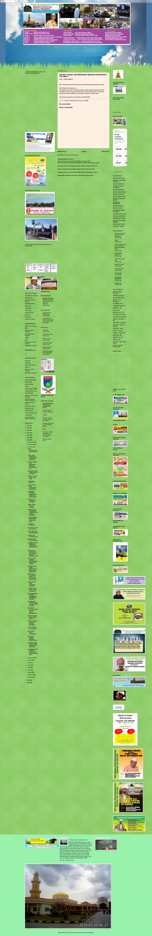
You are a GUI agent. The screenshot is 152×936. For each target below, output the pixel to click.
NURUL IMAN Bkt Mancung (117, 292)
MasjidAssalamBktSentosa (32, 73)
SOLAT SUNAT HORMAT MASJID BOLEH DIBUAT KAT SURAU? (33, 561)
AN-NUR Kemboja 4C (118, 295)
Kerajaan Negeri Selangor (29, 331)
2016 (28, 428)
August (30, 660)
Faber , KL (28, 367)
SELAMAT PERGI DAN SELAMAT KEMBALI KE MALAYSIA (32, 645)
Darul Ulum (28, 317)
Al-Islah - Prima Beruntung (117, 300)
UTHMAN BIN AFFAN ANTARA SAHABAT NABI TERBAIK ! (33, 603)
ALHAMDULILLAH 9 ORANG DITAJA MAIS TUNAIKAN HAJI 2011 (33, 652)
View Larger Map (117, 112)
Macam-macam (29, 410)
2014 (28, 432)
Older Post (105, 151)
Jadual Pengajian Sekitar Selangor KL (30, 399)
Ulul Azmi (27, 360)
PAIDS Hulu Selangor (31, 326)
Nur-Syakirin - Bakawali (119, 322)
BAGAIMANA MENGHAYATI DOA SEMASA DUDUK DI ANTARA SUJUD (33, 553)
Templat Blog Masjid (30, 379)
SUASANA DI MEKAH (31, 482)
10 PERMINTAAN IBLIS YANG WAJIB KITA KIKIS (32, 519)
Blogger (91, 932)
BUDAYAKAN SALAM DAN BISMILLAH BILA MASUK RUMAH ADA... (32, 577)
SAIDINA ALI (118, 283)
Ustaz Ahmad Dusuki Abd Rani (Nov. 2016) (48, 320)
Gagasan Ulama (29, 312)
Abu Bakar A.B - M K (118, 312)
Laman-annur (28, 415)
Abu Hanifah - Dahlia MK (119, 316)
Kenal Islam (28, 310)
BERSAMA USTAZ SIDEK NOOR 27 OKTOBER (33, 472)
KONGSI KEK (46, 314)
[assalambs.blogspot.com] (113, 170)
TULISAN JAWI (29, 393)
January (30, 677)
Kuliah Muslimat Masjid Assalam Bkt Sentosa (37, 244)
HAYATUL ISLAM (119, 264)
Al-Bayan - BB (116, 339)
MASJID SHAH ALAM (118, 178)
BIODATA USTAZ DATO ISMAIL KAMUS (32, 617)
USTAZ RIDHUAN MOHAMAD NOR (33, 532)
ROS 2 (116, 240)
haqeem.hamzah (47, 347)
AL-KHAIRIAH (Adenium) (118, 254)
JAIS (26, 340)
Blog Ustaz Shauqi (48, 334)
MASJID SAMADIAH (118, 189)
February (30, 674)
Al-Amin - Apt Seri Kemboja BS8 (118, 346)
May (29, 667)
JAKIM (26, 337)
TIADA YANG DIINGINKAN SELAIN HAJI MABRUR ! (32, 457)
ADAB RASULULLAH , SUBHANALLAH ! (33, 451)
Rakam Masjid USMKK (31, 388)
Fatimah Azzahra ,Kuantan (29, 370)
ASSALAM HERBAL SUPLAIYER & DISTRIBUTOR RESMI (48, 405)
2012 (28, 437)
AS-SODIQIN (118, 273)
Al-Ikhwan (27, 362)
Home (84, 151)
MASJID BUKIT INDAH (119, 218)
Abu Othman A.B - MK (119, 314)
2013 (28, 435)
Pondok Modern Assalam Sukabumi (48, 411)
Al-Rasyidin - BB (117, 335)
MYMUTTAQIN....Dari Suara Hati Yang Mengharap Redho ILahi (120, 247)
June (29, 665)
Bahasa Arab (28, 382)
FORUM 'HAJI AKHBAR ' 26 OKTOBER (32, 501)
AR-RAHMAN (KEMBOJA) (118, 278)
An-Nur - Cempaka (118, 330)
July (29, 662)
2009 (28, 682)
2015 (28, 430)
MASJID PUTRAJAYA (118, 194)
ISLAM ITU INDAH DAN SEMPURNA (47, 352)
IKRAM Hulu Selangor (31, 345)
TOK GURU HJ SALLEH (31, 295)
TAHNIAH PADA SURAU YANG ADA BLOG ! (32, 590)
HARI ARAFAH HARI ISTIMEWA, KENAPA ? (31, 584)
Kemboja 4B (116, 310)
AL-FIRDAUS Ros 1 (118, 303)
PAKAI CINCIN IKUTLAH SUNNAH (31, 506)
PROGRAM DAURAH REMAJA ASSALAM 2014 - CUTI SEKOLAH (48, 302)
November (31, 444)
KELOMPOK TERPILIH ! (31, 524)
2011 (28, 440)
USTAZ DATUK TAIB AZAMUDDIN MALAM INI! (32, 487)
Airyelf (80, 932)
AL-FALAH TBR (119, 269)
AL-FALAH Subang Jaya (119, 214)
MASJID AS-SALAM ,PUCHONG (118, 187)
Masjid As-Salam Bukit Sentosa (78, 840)
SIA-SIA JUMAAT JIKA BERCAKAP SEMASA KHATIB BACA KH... (32, 465)
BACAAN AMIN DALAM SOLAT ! (33, 539)
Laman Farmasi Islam (31, 413)
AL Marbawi (28, 308)
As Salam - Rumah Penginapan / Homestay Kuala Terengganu (48, 434)
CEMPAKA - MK (117, 308)
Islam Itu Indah (29, 384)
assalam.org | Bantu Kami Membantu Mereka (48, 425)
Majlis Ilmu (28, 306)
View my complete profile (67, 860)
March (30, 672)
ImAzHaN (45, 330)
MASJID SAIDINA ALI (118, 184)
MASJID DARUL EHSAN (119, 192)
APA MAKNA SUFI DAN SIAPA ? (33, 528)
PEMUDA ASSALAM (48, 298)
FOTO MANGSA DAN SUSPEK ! (32, 628)
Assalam (45, 414)
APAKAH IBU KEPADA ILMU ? (33, 536)
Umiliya (27, 386)
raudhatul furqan (47, 343)
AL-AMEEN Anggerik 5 (119, 305)
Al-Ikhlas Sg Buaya (30, 365)
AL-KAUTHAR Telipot (118, 297)
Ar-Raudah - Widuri (118, 328)
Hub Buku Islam (29, 408)
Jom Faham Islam (30, 406)
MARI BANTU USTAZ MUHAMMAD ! (32, 633)
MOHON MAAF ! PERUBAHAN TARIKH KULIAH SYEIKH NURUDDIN (33, 512)
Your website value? (118, 171)
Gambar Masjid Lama (31, 391)
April (29, 670)
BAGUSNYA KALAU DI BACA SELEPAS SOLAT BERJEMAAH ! (33, 610)
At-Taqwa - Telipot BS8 (119, 333)
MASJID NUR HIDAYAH (119, 196)
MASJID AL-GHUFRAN (119, 216)
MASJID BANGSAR (118, 206)
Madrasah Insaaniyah (31, 373)
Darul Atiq (27, 314)
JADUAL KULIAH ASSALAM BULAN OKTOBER (32, 623)
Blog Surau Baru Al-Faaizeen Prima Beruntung (120, 235)
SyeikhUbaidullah (30, 303)
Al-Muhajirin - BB (117, 337)
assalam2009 (28, 245)
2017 (28, 425)
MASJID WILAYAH (118, 208)
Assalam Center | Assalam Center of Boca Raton (48, 419)
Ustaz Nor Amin (47, 338)
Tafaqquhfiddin (29, 297)
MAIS (26, 328)
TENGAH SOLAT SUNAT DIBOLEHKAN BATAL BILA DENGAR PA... (32, 569)
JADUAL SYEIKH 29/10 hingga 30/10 (32, 477)
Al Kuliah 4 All (46, 318)
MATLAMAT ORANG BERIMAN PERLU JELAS (32, 638)
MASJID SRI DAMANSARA (116, 203)
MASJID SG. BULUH (118, 226)
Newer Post (62, 151)
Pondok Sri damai (30, 319)
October (30, 447)
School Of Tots (47, 312)
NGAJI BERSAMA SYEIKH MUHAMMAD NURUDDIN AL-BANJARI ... (32, 596)
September (31, 657)
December (31, 442)
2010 (28, 680)
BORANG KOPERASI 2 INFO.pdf (35, 71)
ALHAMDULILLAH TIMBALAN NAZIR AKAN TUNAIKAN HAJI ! (33, 545)
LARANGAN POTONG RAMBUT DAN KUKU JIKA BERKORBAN (32, 494)
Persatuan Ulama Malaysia (29, 334)
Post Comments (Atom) (71, 155)
